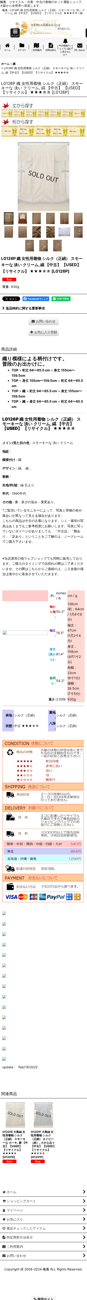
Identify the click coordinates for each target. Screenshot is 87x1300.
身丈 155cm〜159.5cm (39, 380)
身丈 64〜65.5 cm (43, 401)
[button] (15, 32)
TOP (15, 370)
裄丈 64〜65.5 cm (36, 370)
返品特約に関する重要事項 (25, 308)
